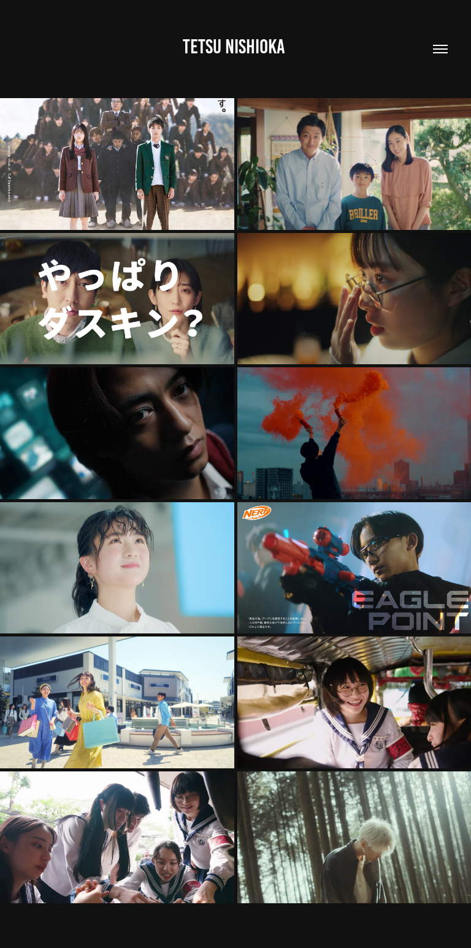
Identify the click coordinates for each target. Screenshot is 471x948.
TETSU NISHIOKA (236, 47)
